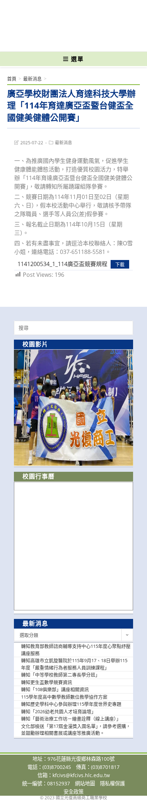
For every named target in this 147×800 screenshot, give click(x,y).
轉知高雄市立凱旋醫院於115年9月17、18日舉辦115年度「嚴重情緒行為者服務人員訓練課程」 (74, 664)
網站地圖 (85, 783)
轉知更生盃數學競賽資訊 (46, 682)
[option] (73, 408)
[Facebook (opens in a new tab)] (61, 41)
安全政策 (73, 791)
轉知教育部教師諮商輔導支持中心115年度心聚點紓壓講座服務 (76, 649)
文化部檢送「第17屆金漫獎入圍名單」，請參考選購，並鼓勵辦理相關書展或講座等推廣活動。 (76, 729)
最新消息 (63, 143)
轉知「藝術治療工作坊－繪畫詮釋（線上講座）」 (71, 718)
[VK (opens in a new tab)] (85, 41)
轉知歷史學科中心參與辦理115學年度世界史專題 (71, 704)
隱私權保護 (112, 783)
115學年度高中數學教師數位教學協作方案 (64, 697)
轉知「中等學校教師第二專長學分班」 (60, 674)
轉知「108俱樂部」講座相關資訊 (55, 689)
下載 (120, 264)
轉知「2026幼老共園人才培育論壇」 (58, 711)
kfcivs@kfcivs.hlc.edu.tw (81, 775)
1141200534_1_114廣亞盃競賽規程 (62, 264)
